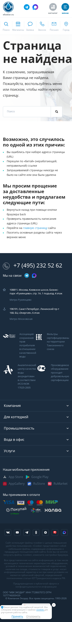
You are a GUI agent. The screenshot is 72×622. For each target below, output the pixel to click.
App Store (16, 477)
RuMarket (61, 483)
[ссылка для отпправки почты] (54, 26)
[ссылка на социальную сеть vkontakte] (8, 532)
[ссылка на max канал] (35, 7)
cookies (40, 610)
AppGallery (17, 483)
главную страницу (35, 228)
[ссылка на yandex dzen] (45, 532)
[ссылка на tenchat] (55, 532)
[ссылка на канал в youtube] (17, 532)
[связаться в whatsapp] (30, 26)
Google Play (39, 477)
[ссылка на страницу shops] (18, 26)
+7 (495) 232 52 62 (37, 265)
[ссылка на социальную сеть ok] (36, 532)
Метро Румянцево (20, 299)
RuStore (39, 483)
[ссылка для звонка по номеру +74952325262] (42, 26)
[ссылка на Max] (64, 532)
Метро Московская (21, 319)
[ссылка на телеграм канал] (27, 7)
